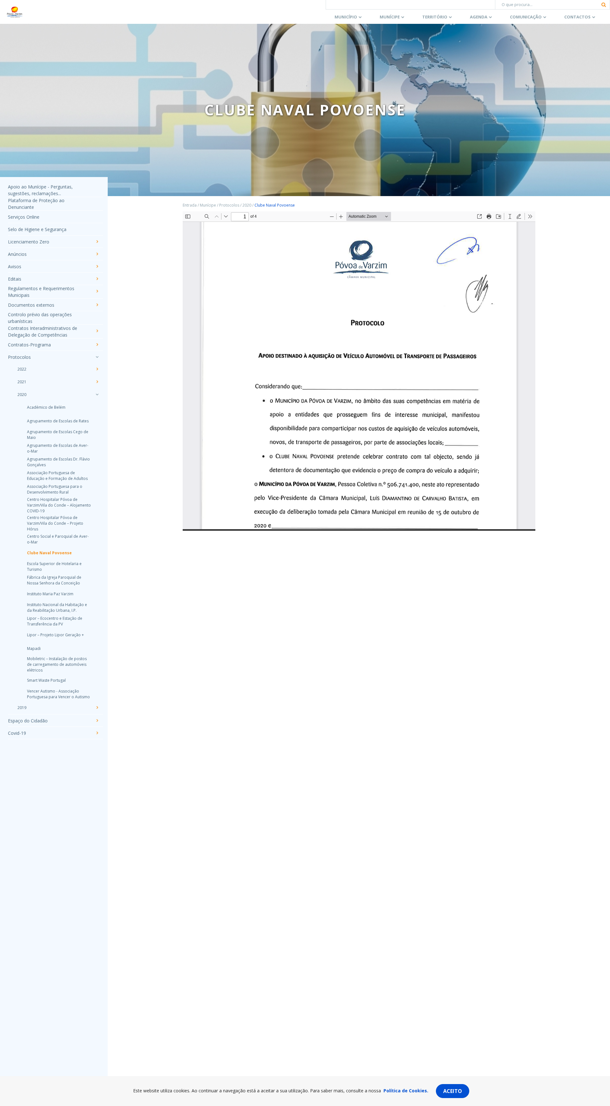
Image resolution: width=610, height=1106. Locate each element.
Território (434, 17)
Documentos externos (31, 305)
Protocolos (19, 357)
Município (346, 17)
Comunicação (526, 17)
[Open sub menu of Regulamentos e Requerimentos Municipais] (97, 291)
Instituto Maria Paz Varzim (50, 594)
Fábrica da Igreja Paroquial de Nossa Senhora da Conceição (54, 580)
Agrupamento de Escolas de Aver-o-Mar (57, 448)
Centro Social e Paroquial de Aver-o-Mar (58, 539)
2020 (21, 394)
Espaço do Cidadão (28, 721)
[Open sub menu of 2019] (97, 707)
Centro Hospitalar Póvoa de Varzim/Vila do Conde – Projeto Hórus (55, 523)
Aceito (452, 1091)
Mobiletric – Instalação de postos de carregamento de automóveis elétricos (57, 664)
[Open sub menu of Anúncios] (97, 254)
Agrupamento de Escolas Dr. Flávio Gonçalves (58, 462)
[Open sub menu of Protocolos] (97, 357)
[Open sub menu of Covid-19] (97, 733)
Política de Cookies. (405, 1091)
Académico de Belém (46, 407)
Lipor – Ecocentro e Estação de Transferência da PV (54, 621)
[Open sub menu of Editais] (97, 279)
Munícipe (390, 17)
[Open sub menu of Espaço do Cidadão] (97, 720)
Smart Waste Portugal (46, 680)
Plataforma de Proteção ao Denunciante (36, 203)
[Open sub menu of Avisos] (97, 266)
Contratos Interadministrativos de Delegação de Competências (42, 331)
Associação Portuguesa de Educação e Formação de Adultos (57, 475)
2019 (21, 707)
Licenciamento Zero (28, 242)
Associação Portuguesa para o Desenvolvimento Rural (54, 489)
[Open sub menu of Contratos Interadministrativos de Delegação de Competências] (97, 331)
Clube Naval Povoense (49, 553)
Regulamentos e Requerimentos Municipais (41, 291)
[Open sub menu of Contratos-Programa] (97, 344)
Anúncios (17, 254)
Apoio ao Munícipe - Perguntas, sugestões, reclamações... (40, 190)
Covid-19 (17, 733)
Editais (14, 279)
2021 (21, 382)
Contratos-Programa (29, 345)
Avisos (14, 266)
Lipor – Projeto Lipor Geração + (55, 635)
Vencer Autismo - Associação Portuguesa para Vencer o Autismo (58, 694)
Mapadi (34, 648)
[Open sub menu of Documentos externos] (97, 305)
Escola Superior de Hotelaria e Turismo (54, 566)
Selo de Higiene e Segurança (37, 229)
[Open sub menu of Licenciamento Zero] (97, 242)
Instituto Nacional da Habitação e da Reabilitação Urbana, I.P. (57, 607)
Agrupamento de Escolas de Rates (58, 421)
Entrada (190, 205)
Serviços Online (23, 217)
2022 (21, 369)
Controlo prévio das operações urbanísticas (40, 317)
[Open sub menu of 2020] (97, 394)
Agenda (478, 17)
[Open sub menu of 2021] (97, 382)
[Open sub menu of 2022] (97, 369)
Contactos (577, 17)
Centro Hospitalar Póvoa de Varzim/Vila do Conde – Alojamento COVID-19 (59, 505)
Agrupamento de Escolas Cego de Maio (57, 434)
